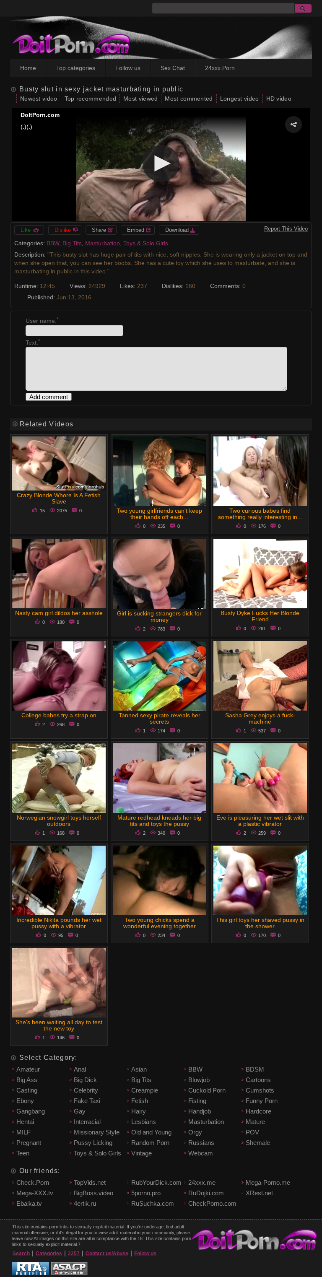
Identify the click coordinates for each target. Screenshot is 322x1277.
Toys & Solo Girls (145, 243)
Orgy (195, 1132)
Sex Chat (173, 68)
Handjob (199, 1111)
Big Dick (85, 1079)
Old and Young (151, 1132)
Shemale (258, 1142)
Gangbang (30, 1111)
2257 (74, 1253)
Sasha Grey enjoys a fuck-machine (260, 718)
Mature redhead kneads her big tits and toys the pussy (159, 820)
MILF (23, 1132)
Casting (26, 1090)
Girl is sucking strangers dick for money (159, 616)
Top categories (75, 68)
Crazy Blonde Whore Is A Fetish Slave (59, 498)
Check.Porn (32, 1182)
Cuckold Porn (207, 1090)
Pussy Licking (93, 1142)
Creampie (144, 1090)
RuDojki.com (206, 1193)
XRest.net (259, 1193)
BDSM (255, 1069)
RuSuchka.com (152, 1203)
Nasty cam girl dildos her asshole (59, 613)
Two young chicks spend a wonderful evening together (159, 922)
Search (21, 1253)
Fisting (197, 1100)
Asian (139, 1069)
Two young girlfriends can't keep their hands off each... (159, 513)
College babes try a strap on (58, 715)
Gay (80, 1111)
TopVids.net (90, 1182)
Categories (49, 1253)
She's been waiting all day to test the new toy (59, 1025)
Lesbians (143, 1121)
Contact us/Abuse (107, 1253)
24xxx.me (202, 1182)
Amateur (28, 1069)
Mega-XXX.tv (34, 1193)
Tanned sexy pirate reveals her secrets (159, 718)
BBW (53, 243)
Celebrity (86, 1090)
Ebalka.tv (29, 1203)
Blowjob (199, 1079)
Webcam (200, 1153)
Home (28, 68)
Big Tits (72, 243)
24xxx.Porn (220, 68)
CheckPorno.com (212, 1203)
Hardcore (258, 1111)
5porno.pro (146, 1193)
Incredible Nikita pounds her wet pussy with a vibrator (58, 922)
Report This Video (286, 229)
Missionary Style (96, 1132)
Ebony (25, 1100)
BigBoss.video (93, 1193)
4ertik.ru (85, 1203)
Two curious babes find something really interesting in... (260, 513)
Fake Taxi (87, 1100)
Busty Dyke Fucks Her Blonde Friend (260, 616)
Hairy (138, 1111)
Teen (22, 1153)
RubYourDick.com (156, 1182)
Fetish (139, 1100)
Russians (201, 1142)
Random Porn (150, 1142)
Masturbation (102, 243)
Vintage (141, 1153)
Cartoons (258, 1079)
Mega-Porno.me (268, 1182)
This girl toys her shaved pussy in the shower (260, 922)
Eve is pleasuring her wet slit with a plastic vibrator (260, 820)
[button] (293, 124)
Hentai (25, 1121)
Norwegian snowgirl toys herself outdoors (59, 820)
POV (252, 1132)
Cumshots (260, 1090)
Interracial (87, 1121)
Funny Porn (262, 1100)
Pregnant (28, 1142)
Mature (255, 1121)
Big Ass (26, 1079)
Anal (80, 1069)
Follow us (127, 68)
